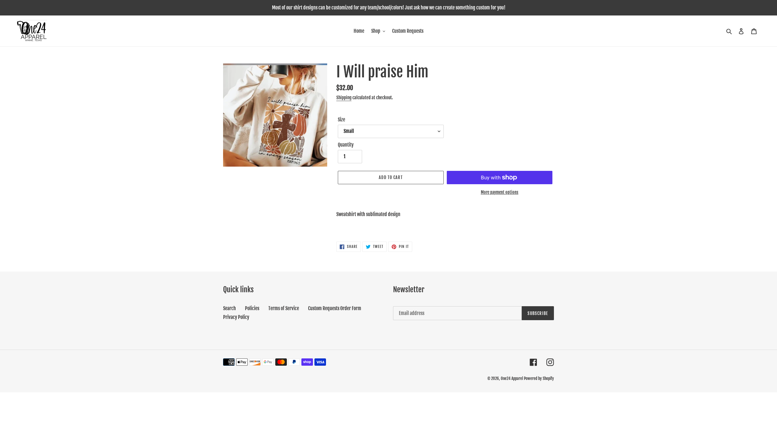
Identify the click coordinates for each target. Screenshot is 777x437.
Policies (252, 308)
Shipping (343, 97)
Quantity (346, 145)
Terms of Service (283, 308)
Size (341, 120)
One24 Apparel (512, 378)
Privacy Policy (236, 317)
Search (229, 308)
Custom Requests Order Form (334, 308)
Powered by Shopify (539, 378)
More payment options (499, 192)
